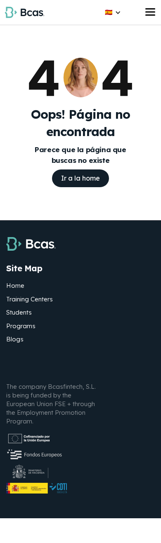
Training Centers (29, 299)
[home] (24, 12)
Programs (21, 326)
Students (19, 312)
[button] (113, 12)
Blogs (15, 339)
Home (15, 285)
